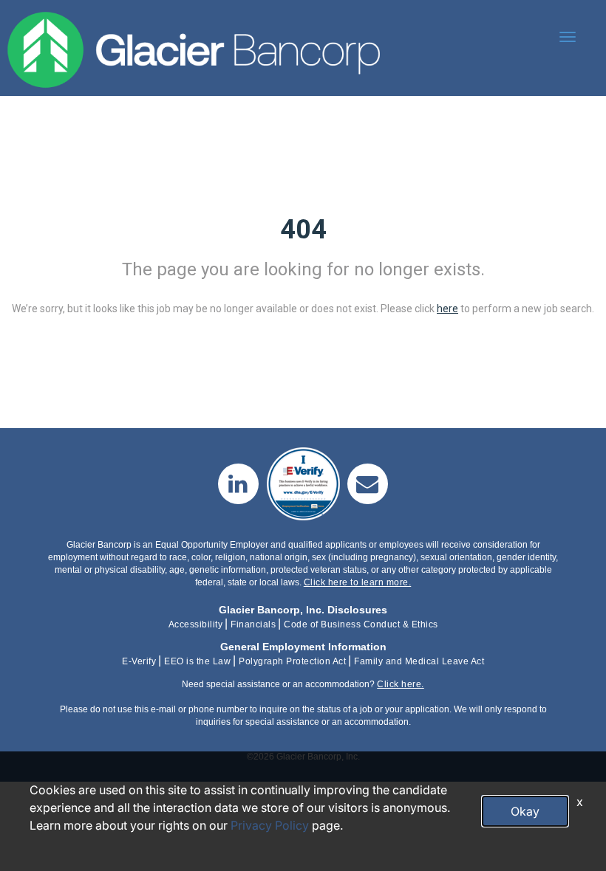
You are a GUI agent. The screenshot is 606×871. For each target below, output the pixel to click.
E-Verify (139, 661)
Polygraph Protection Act (292, 661)
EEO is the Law (197, 661)
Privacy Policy (270, 825)
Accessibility (195, 624)
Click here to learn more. (358, 582)
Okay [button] (525, 811)
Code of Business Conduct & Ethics (361, 624)
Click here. (400, 684)
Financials (253, 624)
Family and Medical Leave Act (419, 661)
